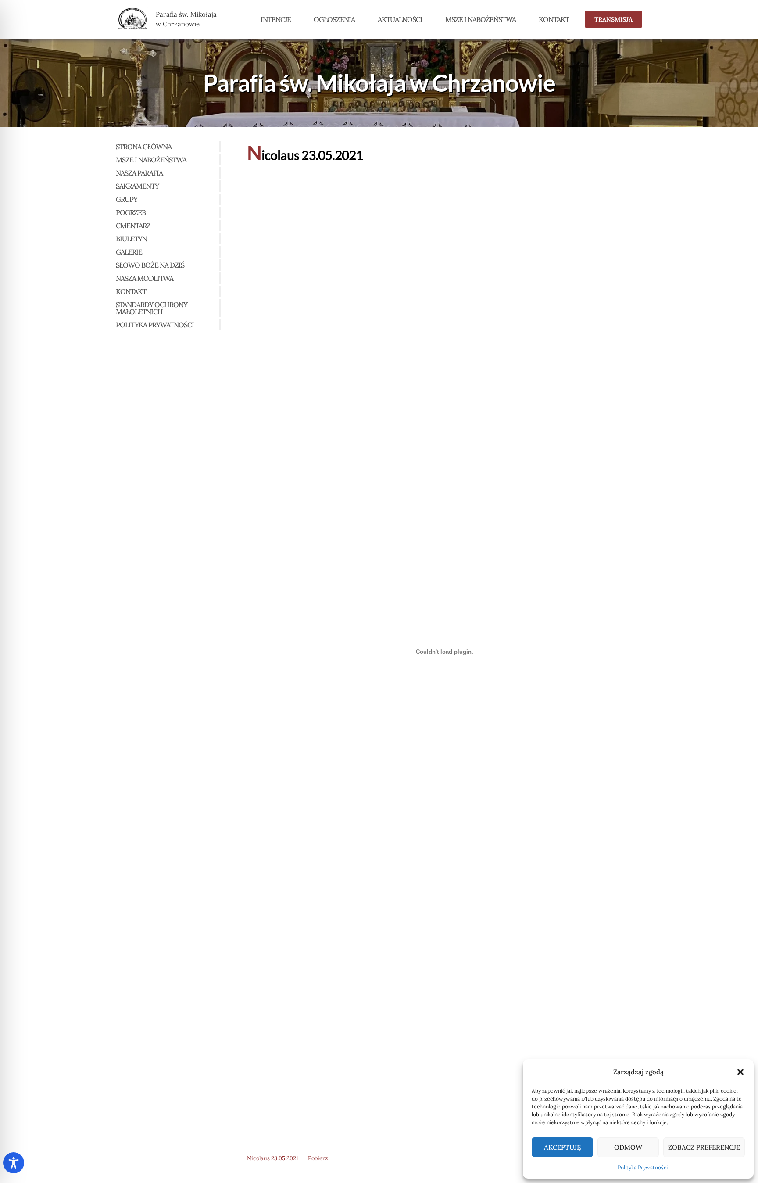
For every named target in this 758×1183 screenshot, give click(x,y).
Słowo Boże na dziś (150, 265)
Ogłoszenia (334, 19)
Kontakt (554, 19)
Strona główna (144, 146)
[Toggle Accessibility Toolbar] (13, 1162)
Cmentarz (133, 225)
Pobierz (318, 1158)
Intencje (276, 19)
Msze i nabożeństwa (480, 19)
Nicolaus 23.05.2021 (272, 1158)
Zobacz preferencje (704, 1147)
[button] (740, 1072)
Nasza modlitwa (144, 278)
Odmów (628, 1147)
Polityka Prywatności (643, 1167)
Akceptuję (562, 1147)
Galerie (129, 251)
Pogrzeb (131, 212)
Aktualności (400, 19)
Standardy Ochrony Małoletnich (151, 308)
